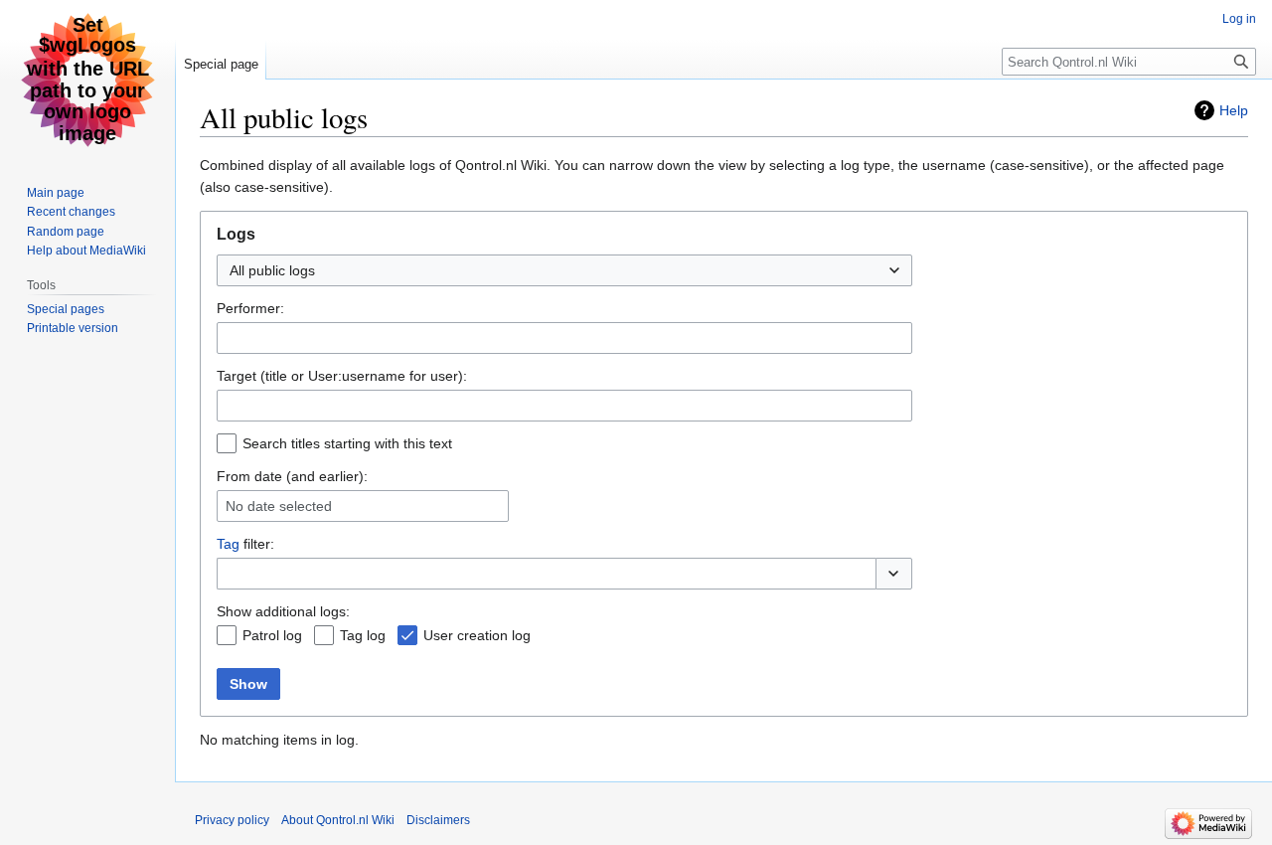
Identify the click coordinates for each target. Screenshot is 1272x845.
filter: (245, 544)
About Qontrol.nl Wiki (338, 820)
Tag (228, 544)
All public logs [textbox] (272, 270)
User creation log (477, 635)
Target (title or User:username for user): (342, 376)
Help (1233, 110)
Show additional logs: (283, 611)
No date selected (279, 506)
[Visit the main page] (87, 79)
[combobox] (564, 270)
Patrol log (272, 635)
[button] (893, 574)
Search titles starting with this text (347, 443)
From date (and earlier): (292, 476)
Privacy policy (232, 820)
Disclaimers (438, 820)
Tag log (363, 635)
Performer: (250, 308)
